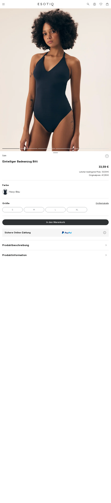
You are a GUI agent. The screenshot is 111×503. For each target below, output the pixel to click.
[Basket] (107, 4)
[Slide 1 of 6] (11, 148)
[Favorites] (100, 4)
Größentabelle (102, 203)
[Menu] (3, 4)
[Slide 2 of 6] (28, 148)
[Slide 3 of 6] (46, 148)
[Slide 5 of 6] (82, 148)
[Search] (88, 4)
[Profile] (94, 4)
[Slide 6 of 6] (100, 148)
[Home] (45, 4)
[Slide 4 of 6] (64, 148)
